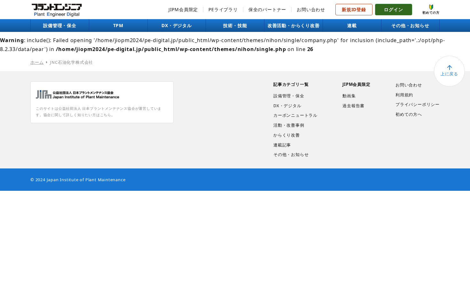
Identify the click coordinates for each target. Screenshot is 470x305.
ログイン (393, 9)
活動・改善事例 (288, 125)
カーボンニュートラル (295, 115)
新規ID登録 (354, 9)
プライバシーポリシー (418, 104)
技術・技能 (235, 25)
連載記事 (282, 145)
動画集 (349, 96)
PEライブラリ (223, 9)
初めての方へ (409, 114)
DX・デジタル (176, 25)
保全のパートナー (267, 9)
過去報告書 (353, 105)
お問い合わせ (311, 9)
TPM (118, 25)
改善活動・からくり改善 (294, 25)
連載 (352, 25)
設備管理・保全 (59, 25)
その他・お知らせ (410, 25)
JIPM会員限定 (183, 9)
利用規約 (404, 95)
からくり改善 (286, 135)
